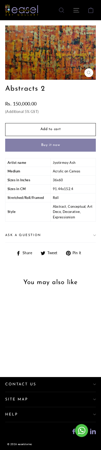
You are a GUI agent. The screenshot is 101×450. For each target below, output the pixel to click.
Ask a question (23, 235)
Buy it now (50, 145)
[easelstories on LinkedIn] (93, 430)
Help (11, 415)
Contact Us (20, 384)
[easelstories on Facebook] (74, 430)
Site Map (16, 399)
